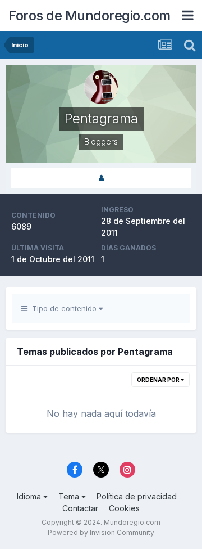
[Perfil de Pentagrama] (101, 178)
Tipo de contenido (63, 308)
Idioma (30, 496)
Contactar (80, 508)
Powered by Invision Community (101, 532)
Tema (69, 496)
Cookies (124, 508)
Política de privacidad (137, 496)
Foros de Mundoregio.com (89, 15)
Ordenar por (159, 379)
